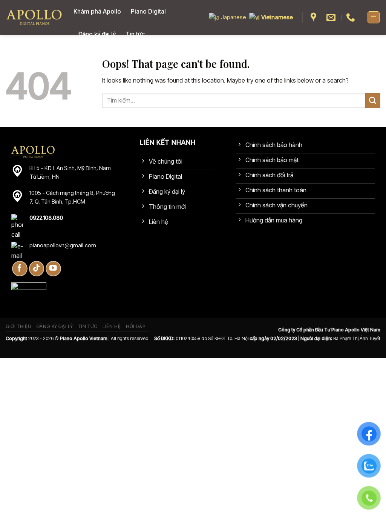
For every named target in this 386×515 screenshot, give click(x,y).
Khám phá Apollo (97, 11)
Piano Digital (148, 11)
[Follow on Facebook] (20, 268)
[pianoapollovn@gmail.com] (331, 17)
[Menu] (374, 17)
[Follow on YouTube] (53, 268)
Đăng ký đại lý (97, 34)
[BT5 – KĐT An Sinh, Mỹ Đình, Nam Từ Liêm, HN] (314, 17)
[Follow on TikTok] (36, 268)
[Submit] (372, 100)
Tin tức (135, 34)
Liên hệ (112, 326)
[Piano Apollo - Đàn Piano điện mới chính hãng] (34, 17)
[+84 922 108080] (351, 17)
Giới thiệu (18, 326)
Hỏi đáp (135, 326)
